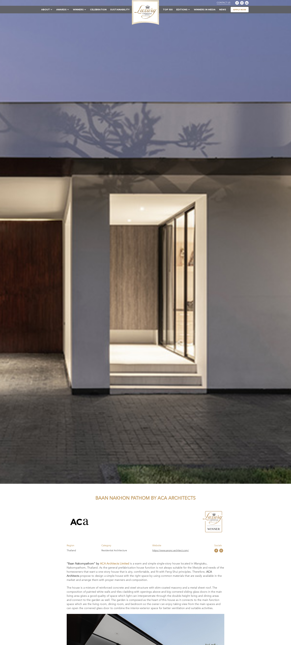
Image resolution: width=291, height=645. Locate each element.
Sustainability (120, 9)
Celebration (98, 9)
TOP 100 (168, 9)
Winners (78, 9)
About (45, 9)
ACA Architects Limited (114, 564)
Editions (181, 9)
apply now (239, 9)
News (222, 9)
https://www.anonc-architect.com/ (170, 550)
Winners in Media (205, 9)
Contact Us (223, 2)
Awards (61, 9)
